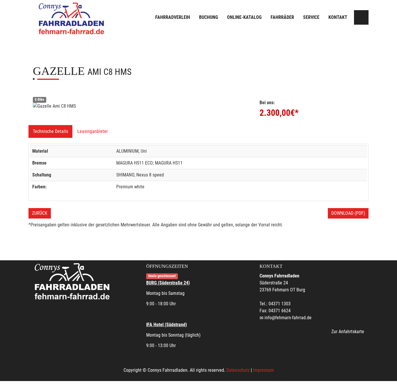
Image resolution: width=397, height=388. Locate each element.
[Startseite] (72, 18)
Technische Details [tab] (50, 131)
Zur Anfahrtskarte (347, 331)
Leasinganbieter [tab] (92, 131)
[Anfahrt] (361, 17)
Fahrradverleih (172, 17)
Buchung (208, 17)
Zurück (39, 213)
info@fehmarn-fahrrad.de (288, 317)
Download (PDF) (348, 213)
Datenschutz (238, 370)
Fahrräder (282, 17)
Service (311, 17)
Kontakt (337, 17)
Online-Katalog (244, 17)
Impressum (263, 370)
